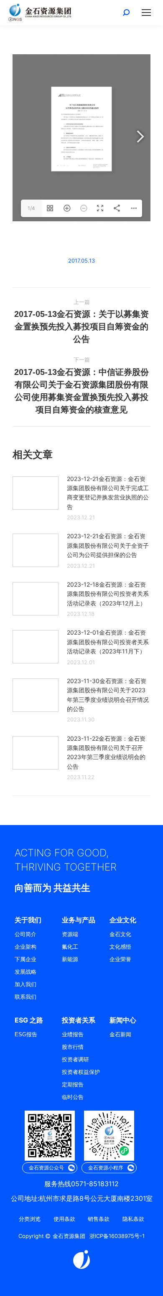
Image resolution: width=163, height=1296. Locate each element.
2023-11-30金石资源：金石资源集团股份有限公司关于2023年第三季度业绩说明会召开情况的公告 (108, 694)
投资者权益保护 (81, 1072)
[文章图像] (36, 493)
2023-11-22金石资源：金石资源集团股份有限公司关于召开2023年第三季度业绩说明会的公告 (106, 752)
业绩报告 (73, 1034)
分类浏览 (30, 1219)
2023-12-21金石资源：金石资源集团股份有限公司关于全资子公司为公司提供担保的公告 (108, 545)
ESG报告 (26, 1034)
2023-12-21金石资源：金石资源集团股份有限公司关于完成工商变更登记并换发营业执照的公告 (108, 492)
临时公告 (73, 1097)
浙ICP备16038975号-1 (117, 1236)
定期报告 (73, 1084)
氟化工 (70, 947)
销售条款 (99, 1219)
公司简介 (25, 934)
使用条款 (64, 1219)
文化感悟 (120, 947)
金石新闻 (120, 1034)
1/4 (31, 208)
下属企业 (25, 959)
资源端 (70, 934)
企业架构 (25, 947)
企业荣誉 (120, 959)
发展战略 (25, 972)
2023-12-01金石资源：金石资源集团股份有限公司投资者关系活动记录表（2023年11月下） (108, 642)
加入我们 (25, 984)
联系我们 (25, 997)
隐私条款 (133, 1219)
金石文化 (120, 934)
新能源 (70, 959)
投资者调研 (75, 1059)
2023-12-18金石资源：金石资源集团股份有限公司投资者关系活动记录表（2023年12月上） (108, 594)
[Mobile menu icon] (146, 12)
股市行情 (73, 1047)
